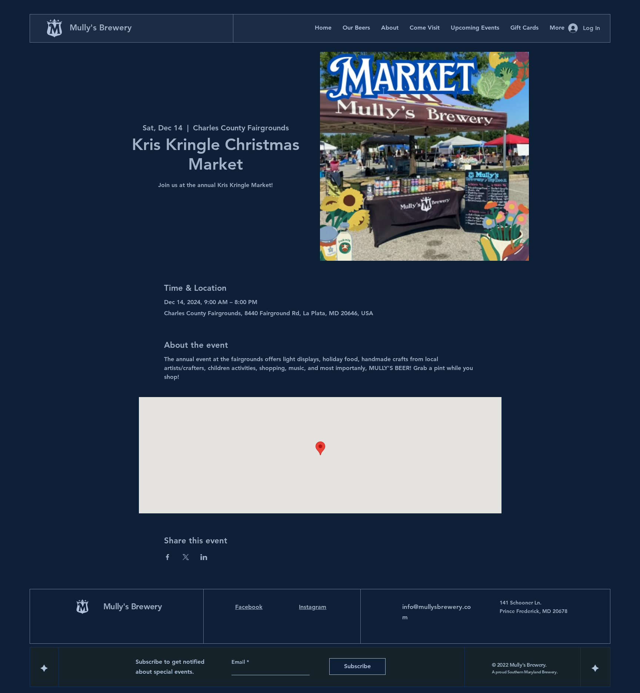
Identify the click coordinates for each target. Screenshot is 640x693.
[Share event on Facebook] (167, 557)
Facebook (249, 606)
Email (239, 661)
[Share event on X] (185, 557)
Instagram (312, 606)
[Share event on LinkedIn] (203, 557)
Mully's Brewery (100, 28)
